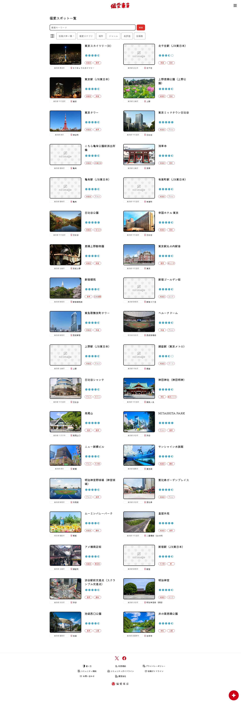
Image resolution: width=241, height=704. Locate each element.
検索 (141, 27)
